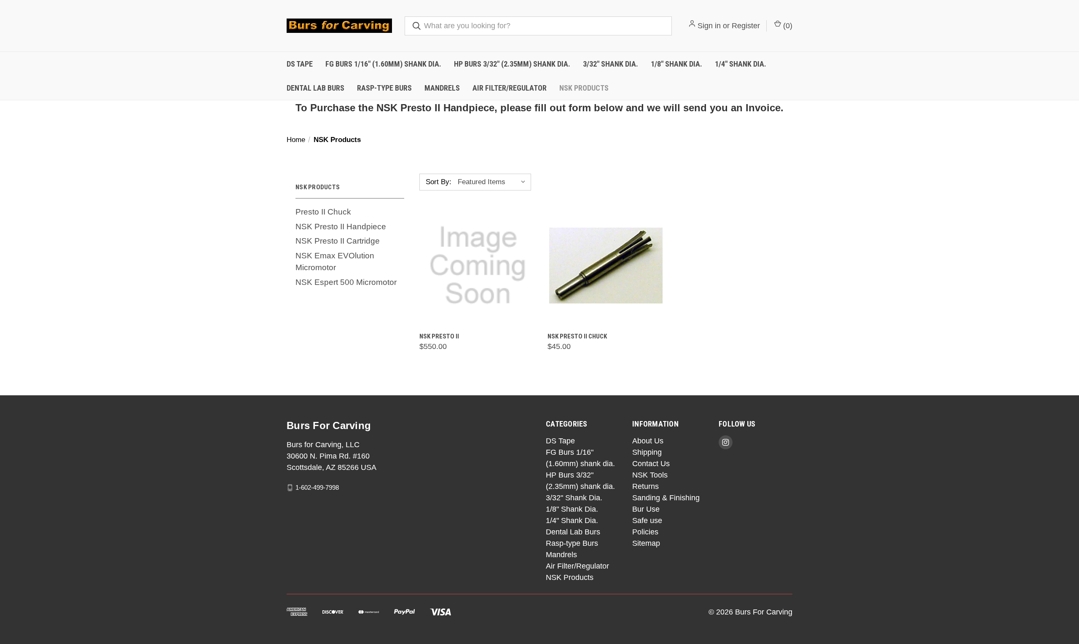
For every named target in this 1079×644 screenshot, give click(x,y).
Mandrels (442, 87)
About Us (647, 441)
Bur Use (646, 509)
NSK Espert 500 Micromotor (346, 282)
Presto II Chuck (323, 211)
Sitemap (646, 543)
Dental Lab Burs (315, 87)
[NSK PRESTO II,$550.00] (477, 265)
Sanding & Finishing (666, 498)
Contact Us (651, 463)
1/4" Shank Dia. (740, 63)
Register (746, 25)
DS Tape (300, 63)
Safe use (647, 520)
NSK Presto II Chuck (577, 336)
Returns (645, 486)
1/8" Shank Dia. (676, 63)
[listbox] (493, 182)
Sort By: (438, 182)
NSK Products (584, 87)
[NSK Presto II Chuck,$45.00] (606, 265)
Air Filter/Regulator (509, 87)
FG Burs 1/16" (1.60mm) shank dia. (383, 63)
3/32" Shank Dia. (610, 63)
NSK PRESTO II (439, 336)
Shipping (647, 452)
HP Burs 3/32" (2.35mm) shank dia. (512, 63)
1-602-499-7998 (317, 487)
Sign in (709, 25)
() (786, 25)
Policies (645, 532)
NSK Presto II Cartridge (337, 240)
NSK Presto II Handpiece (340, 226)
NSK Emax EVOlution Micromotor (334, 261)
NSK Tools (650, 475)
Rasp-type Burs (384, 87)
